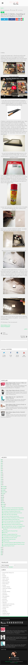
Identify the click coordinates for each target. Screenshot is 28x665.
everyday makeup (6, 591)
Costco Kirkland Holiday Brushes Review (11, 516)
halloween (4, 602)
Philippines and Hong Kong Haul (9, 539)
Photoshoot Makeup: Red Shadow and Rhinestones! (13, 517)
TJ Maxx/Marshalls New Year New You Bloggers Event (14, 526)
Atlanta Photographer (5, 326)
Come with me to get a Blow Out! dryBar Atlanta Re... (13, 521)
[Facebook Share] (11, 19)
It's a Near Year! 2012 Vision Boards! (10, 514)
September (4, 491)
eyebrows (4, 593)
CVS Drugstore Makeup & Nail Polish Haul (11, 519)
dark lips (4, 590)
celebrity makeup (6, 586)
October (3, 490)
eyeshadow (4, 594)
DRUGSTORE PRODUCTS (8, 572)
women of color (5, 615)
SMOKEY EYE (5, 577)
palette (25, 329)
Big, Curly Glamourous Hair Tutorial (10, 537)
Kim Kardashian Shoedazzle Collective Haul (11, 511)
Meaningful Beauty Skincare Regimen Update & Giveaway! (12, 528)
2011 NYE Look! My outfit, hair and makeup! (11, 522)
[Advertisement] (14, 368)
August (3, 493)
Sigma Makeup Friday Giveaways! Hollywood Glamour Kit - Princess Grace (16, 383)
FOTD (3, 574)
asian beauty (5, 580)
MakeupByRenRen (15, 657)
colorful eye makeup (6, 588)
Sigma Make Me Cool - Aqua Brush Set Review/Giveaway (14, 397)
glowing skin (5, 600)
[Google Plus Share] (16, 19)
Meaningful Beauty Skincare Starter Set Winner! (12, 512)
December (4, 486)
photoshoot (4, 611)
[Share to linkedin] (19, 19)
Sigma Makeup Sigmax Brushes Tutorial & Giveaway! (15, 412)
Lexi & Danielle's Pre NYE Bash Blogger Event (12, 535)
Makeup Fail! (5, 532)
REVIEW (4, 576)
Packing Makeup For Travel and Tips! (10, 530)
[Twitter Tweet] (4, 19)
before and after (6, 582)
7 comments (20, 10)
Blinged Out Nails (6, 540)
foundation (4, 597)
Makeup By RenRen (8, 661)
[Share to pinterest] (17, 19)
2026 (1, 459)
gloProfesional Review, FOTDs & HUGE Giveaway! (13, 524)
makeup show (5, 607)
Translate (11, 567)
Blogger (16, 662)
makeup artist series (6, 605)
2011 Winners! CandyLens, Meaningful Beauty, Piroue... (14, 542)
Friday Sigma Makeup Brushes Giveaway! (15, 390)
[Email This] (21, 19)
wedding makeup (6, 613)
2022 (1, 467)
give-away (4, 599)
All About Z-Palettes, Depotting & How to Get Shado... (13, 509)
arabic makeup (5, 579)
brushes (4, 585)
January (3, 506)
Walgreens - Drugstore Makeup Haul (10, 534)
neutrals (4, 608)
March (3, 502)
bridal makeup (5, 583)
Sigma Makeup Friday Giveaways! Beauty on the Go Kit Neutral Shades (16, 405)
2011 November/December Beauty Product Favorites (13, 544)
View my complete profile (14, 659)
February (3, 504)
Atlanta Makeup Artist (5, 325)
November (4, 488)
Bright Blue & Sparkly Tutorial (8, 545)
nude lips (4, 610)
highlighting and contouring (8, 604)
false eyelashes (5, 596)
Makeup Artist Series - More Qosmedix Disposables (13, 507)
